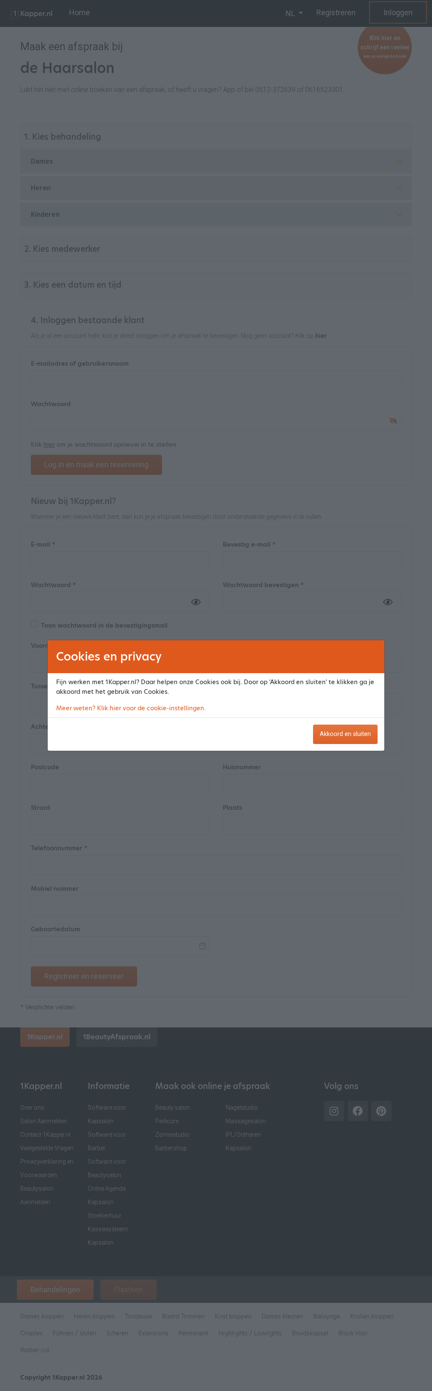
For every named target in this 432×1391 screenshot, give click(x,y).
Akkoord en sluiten (345, 734)
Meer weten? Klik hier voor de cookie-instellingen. (131, 708)
